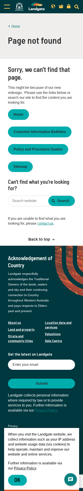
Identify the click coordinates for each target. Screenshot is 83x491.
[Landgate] (29, 6)
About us (14, 322)
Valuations (53, 334)
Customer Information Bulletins (40, 132)
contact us (45, 223)
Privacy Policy (46, 410)
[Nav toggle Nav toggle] (7, 6)
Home (16, 26)
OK (17, 480)
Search (63, 201)
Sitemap (20, 166)
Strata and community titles (20, 338)
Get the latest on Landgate (30, 354)
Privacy (13, 426)
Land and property (21, 329)
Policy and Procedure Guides (38, 149)
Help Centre (53, 341)
